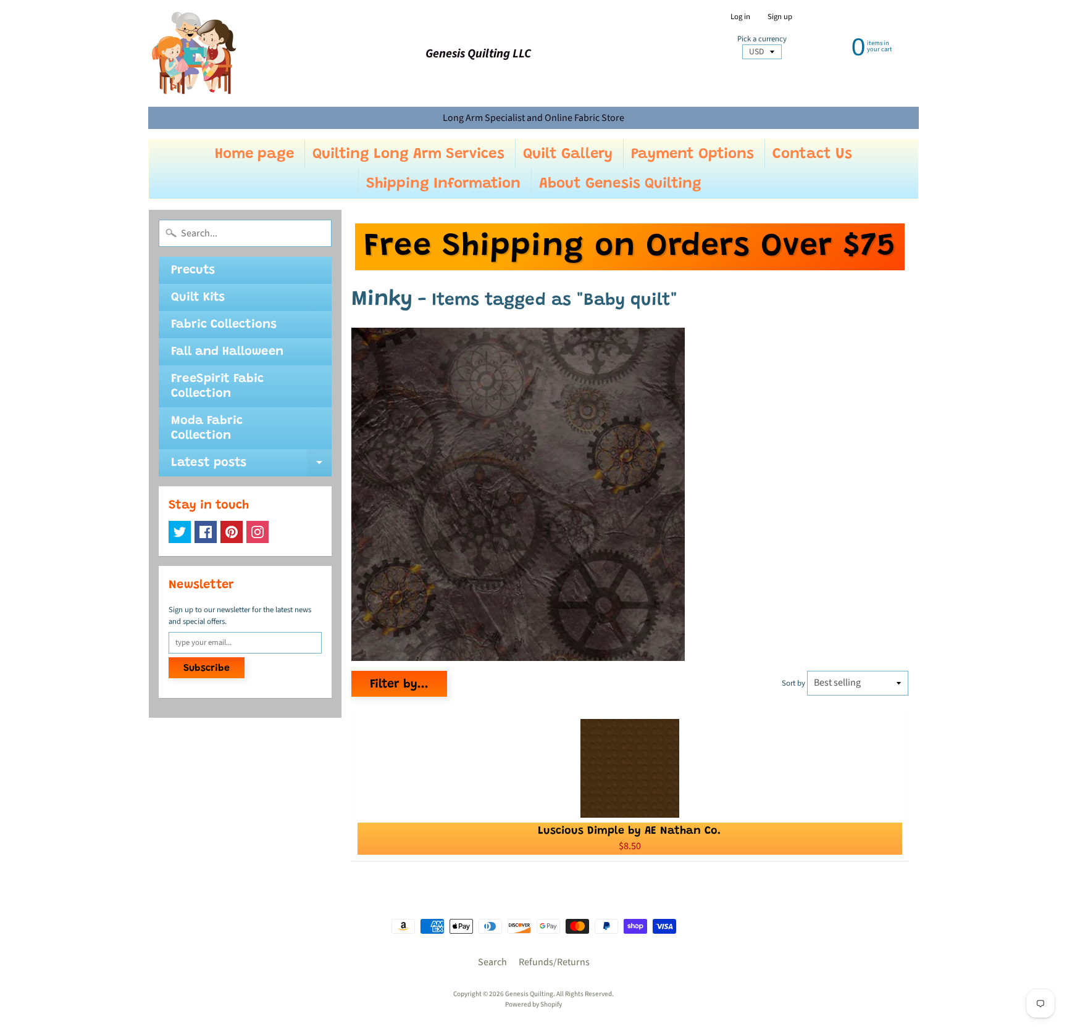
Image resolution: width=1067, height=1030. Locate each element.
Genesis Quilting (529, 994)
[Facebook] (206, 532)
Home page (254, 154)
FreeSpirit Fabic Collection (217, 386)
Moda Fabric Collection (207, 428)
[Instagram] (257, 532)
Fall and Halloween (227, 352)
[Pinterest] (231, 532)
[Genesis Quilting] (194, 53)
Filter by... (399, 684)
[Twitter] (180, 532)
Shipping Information (443, 184)
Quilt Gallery (568, 154)
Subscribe (206, 668)
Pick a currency (762, 39)
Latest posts (251, 466)
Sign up (780, 17)
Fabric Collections (224, 324)
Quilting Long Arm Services (408, 154)
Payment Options (692, 154)
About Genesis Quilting (620, 184)
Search (492, 962)
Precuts (193, 270)
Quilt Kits (198, 297)
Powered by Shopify (533, 1004)
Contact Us (812, 154)
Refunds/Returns (554, 962)
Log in (740, 17)
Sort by (793, 683)
